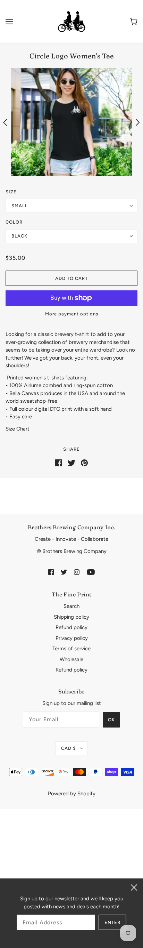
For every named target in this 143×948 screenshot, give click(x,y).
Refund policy (71, 627)
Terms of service (71, 648)
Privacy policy (72, 638)
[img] (51, 571)
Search (71, 606)
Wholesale (71, 659)
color (14, 222)
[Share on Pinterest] (84, 462)
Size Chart (18, 429)
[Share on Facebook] (58, 462)
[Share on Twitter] (71, 462)
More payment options (71, 313)
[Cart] (133, 21)
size (11, 191)
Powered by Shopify (71, 793)
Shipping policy (71, 617)
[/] (71, 21)
